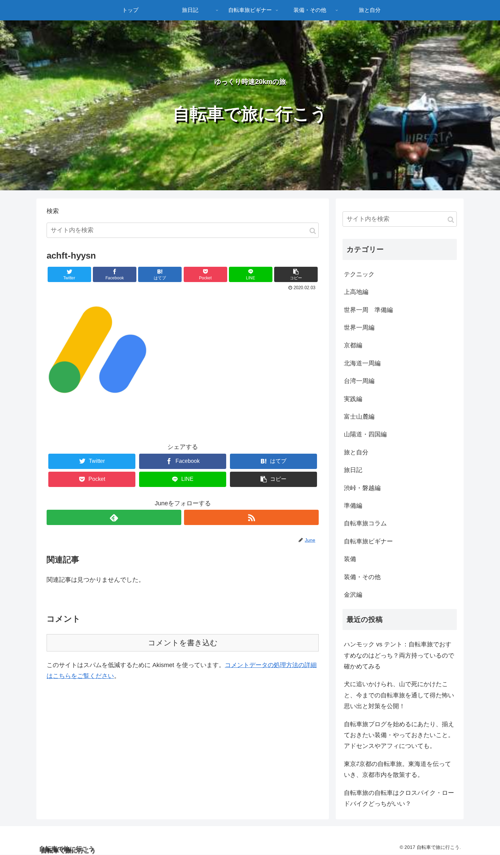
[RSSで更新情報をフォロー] (251, 517)
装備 (350, 559)
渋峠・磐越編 (362, 488)
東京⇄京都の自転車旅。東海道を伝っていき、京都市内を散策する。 (397, 769)
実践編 (353, 399)
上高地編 (356, 292)
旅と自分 (356, 452)
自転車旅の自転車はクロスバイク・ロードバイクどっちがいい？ (399, 798)
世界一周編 (359, 327)
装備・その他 (362, 577)
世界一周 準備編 (368, 310)
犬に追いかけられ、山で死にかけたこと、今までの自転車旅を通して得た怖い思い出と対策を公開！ (399, 695)
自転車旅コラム (365, 523)
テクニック (359, 274)
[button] (313, 231)
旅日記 (353, 470)
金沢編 (353, 594)
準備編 (353, 505)
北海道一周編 (362, 363)
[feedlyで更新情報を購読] (114, 517)
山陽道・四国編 (365, 434)
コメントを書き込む (183, 643)
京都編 (353, 345)
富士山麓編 (359, 416)
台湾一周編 (359, 381)
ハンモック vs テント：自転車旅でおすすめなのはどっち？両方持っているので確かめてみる (399, 655)
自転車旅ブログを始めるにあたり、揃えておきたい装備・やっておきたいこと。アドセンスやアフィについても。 (399, 735)
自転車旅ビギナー (368, 541)
